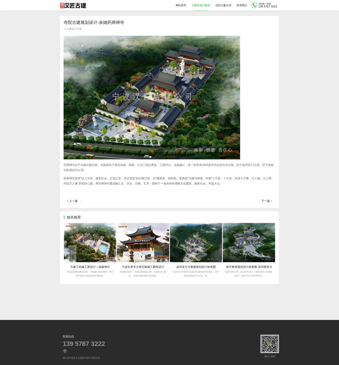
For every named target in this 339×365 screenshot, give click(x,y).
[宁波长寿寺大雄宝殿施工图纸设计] (143, 242)
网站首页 (181, 5)
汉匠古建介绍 (223, 5)
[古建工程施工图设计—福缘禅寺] (90, 242)
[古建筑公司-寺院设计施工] (73, 5)
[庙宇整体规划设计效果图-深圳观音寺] (249, 242)
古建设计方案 (74, 28)
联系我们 (242, 5)
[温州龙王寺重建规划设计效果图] (196, 242)
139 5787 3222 (84, 343)
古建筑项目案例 (201, 5)
